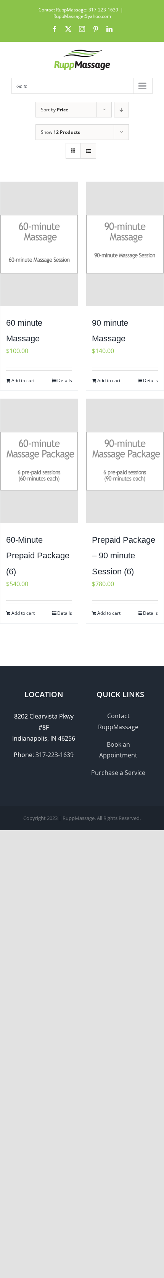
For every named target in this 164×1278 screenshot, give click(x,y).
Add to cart (23, 380)
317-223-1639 (54, 755)
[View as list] (88, 150)
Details (64, 380)
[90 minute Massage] (125, 244)
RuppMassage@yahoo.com (82, 16)
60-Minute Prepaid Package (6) (37, 555)
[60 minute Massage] (39, 244)
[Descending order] (121, 109)
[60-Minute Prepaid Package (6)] (39, 461)
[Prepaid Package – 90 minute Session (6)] (125, 461)
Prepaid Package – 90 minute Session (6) (123, 555)
